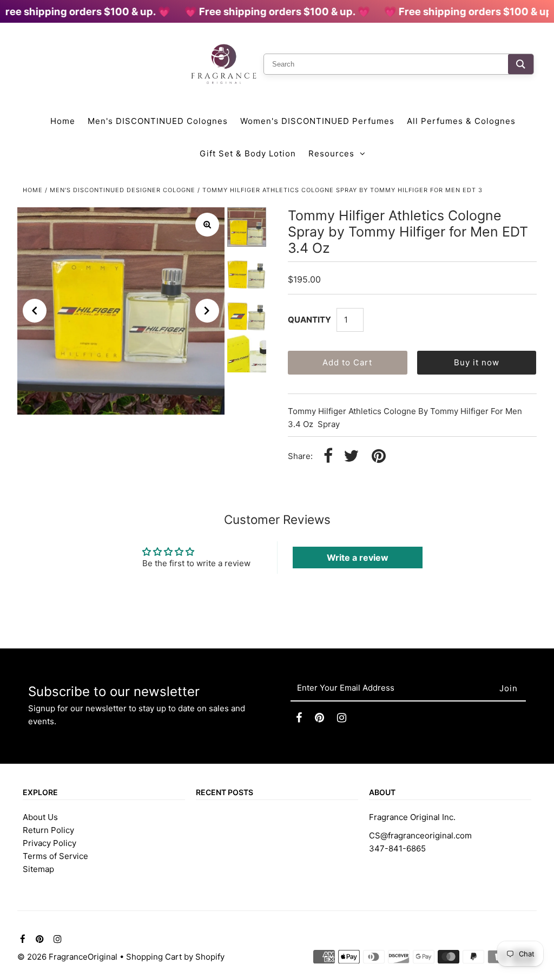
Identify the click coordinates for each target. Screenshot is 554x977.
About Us (40, 817)
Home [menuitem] (62, 121)
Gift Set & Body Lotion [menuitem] (248, 153)
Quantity (309, 319)
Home (33, 190)
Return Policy (48, 830)
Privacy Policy (49, 843)
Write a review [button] (357, 557)
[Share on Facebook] (328, 456)
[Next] (207, 311)
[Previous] (35, 311)
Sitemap (38, 869)
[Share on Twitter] (351, 456)
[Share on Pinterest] (379, 456)
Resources (331, 153)
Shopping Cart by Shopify (175, 957)
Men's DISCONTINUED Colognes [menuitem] (158, 121)
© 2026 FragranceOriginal (67, 957)
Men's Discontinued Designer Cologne (122, 190)
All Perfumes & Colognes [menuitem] (461, 121)
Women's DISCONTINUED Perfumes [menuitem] (317, 121)
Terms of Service (55, 856)
